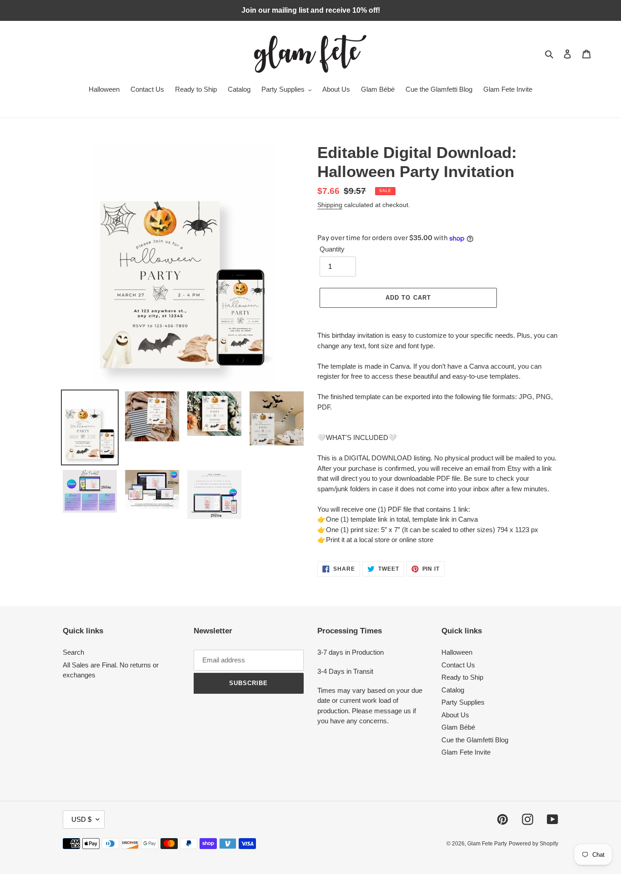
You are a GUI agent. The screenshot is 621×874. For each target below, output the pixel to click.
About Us (455, 715)
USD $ (81, 819)
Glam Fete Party (487, 843)
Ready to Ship (462, 677)
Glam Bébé (458, 727)
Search (73, 652)
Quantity (332, 249)
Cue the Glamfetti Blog (474, 740)
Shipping (329, 204)
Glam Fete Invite (466, 752)
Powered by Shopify (533, 843)
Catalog (452, 690)
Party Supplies (463, 702)
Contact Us (458, 665)
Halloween (456, 652)
